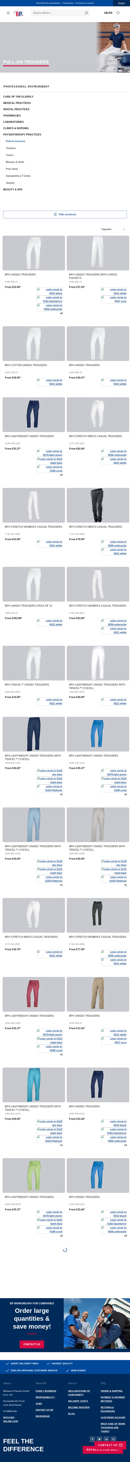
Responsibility (45, 1397)
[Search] (86, 12)
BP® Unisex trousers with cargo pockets (93, 276)
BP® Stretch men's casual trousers (95, 436)
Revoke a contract (103, 1449)
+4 (61, 313)
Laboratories (13, 122)
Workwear (43, 1416)
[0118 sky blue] (49, 772)
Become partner (79, 1407)
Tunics (9, 155)
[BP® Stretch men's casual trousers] (98, 414)
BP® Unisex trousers (20, 274)
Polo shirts (12, 169)
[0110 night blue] (49, 460)
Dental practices (16, 109)
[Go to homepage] (18, 13)
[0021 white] (114, 291)
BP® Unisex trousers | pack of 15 (28, 605)
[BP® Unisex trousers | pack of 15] (34, 584)
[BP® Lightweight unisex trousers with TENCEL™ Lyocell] (98, 663)
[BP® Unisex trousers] (34, 253)
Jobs (39, 1403)
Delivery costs (78, 1401)
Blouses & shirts (15, 162)
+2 (61, 475)
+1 (61, 794)
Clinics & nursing (16, 128)
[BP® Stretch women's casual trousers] (34, 505)
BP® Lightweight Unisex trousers (29, 436)
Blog (71, 1413)
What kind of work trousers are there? (113, 1428)
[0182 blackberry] (49, 299)
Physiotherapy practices (22, 134)
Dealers (121, 3)
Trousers (11, 148)
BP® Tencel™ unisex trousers (27, 684)
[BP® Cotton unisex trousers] (34, 343)
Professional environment (26, 86)
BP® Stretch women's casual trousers (33, 526)
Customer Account (113, 1417)
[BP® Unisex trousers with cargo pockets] (98, 253)
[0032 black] (49, 291)
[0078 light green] (49, 453)
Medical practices (17, 103)
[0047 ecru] (114, 299)
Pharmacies (12, 115)
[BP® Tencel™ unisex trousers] (34, 663)
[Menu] (8, 13)
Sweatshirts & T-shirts (18, 176)
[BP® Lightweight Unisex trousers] (34, 414)
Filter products (67, 214)
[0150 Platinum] (49, 788)
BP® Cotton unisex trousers (26, 365)
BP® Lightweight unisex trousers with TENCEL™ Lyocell (97, 686)
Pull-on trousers (15, 141)
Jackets (10, 183)
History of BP (44, 1410)
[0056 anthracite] (49, 307)
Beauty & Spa (13, 189)
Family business (46, 1391)
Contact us (31, 1344)
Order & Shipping (112, 1391)
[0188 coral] (49, 468)
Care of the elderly (18, 96)
